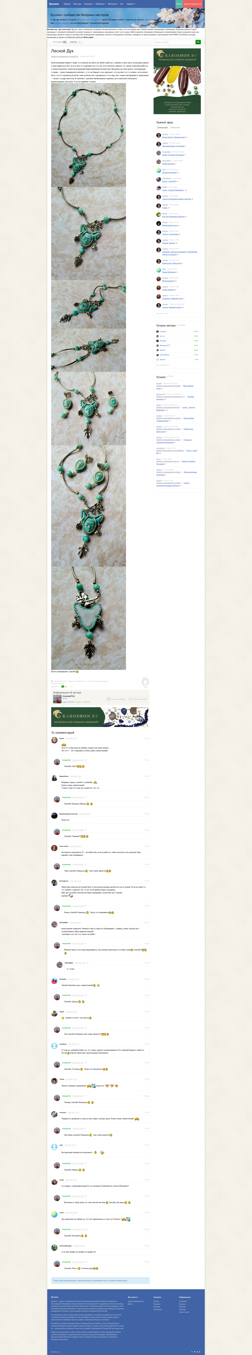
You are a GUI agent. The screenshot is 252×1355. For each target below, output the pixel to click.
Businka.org (55, 1352)
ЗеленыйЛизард (65, 1246)
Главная (67, 4)
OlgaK (61, 1012)
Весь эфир (160, 313)
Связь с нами (184, 1312)
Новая (61, 738)
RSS (166, 313)
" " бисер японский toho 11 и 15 (78, 681)
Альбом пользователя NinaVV (168, 407)
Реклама (182, 1307)
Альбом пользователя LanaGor (168, 418)
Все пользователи (162, 365)
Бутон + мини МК (169, 181)
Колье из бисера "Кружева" (173, 155)
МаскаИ (165, 222)
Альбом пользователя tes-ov (167, 461)
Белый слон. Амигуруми (171, 263)
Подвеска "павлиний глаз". (172, 298)
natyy (61, 1212)
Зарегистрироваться (193, 4)
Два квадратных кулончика (173, 146)
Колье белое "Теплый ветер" (173, 137)
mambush (63, 1044)
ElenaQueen (63, 881)
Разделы (157, 1304)
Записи (156, 1301)
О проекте (183, 1301)
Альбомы (75, 42)
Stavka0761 (69, 696)
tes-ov (162, 336)
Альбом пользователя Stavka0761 (64, 56)
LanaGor (165, 134)
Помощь (182, 1309)
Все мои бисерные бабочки (173, 216)
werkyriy (165, 278)
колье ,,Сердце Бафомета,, (173, 190)
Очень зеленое (168, 289)
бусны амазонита (57, 683)
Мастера (77, 4)
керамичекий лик (60, 681)
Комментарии (163, 127)
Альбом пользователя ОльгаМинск (170, 450)
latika (61, 1180)
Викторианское (168, 281)
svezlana (62, 1112)
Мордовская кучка (169, 225)
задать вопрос (62, 22)
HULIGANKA (63, 922)
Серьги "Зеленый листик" (172, 307)
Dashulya (62, 979)
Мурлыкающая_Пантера (68, 814)
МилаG (164, 213)
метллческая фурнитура (99, 681)
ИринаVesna (64, 776)
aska (61, 1145)
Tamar (61, 1079)
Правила (182, 1304)
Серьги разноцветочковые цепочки (176, 199)
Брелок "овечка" (168, 243)
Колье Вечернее (169, 272)
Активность (158, 1309)
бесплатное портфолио (89, 19)
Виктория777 (165, 345)
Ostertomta (64, 846)
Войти (179, 4)
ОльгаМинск (166, 178)
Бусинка (54, 4)
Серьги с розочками (170, 234)
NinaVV (164, 187)
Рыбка (164, 207)
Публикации (175, 127)
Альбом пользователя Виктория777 (170, 396)
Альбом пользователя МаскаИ (168, 386)
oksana (162, 359)
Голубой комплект (169, 172)
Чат (121, 4)
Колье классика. (168, 163)
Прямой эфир (164, 122)
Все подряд (59, 42)
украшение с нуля (153, 19)
